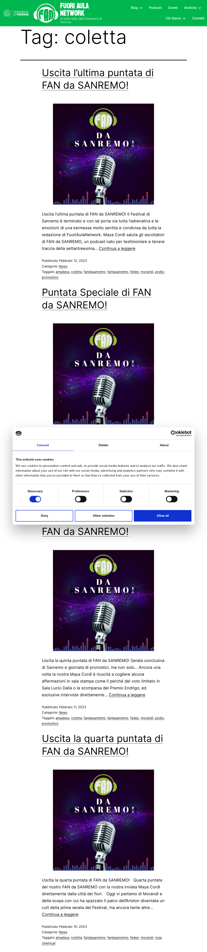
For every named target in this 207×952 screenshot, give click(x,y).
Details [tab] (104, 445)
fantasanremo (117, 272)
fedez (134, 272)
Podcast (155, 7)
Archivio (190, 7)
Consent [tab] (43, 445)
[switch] (81, 499)
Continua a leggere (117, 248)
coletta (76, 272)
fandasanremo (95, 272)
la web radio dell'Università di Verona (81, 20)
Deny (44, 515)
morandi (147, 272)
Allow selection (103, 515)
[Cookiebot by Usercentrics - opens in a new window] (173, 433)
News (63, 266)
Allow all (163, 515)
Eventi (173, 7)
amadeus (62, 272)
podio (159, 272)
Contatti (198, 18)
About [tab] (164, 445)
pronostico (50, 277)
